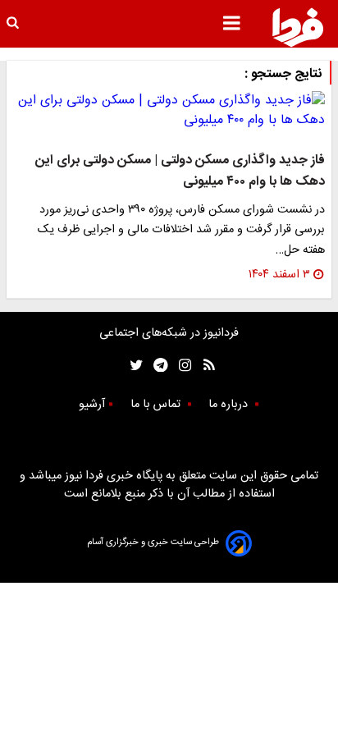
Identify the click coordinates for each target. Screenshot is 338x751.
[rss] (204, 365)
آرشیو (92, 404)
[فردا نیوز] (297, 27)
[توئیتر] (133, 365)
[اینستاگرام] (181, 365)
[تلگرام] (155, 365)
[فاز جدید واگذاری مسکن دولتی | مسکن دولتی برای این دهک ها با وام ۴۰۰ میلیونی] (169, 111)
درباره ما (229, 404)
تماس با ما (157, 404)
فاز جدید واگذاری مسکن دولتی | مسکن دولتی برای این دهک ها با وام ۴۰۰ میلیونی (180, 171)
